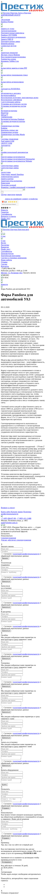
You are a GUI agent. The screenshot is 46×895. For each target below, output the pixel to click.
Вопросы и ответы (8, 216)
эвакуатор (11, 195)
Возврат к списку (8, 508)
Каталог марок (17, 512)
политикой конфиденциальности (26, 554)
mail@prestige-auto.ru (9, 523)
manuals (19, 195)
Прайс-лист (5, 219)
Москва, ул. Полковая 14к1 (12, 273)
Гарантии (5, 212)
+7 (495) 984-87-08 (8, 518)
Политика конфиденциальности (16, 513)
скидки (4, 195)
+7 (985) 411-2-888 (24, 518)
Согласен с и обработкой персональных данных (21, 555)
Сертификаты (6, 214)
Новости (4, 210)
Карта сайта (5, 512)
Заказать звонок (29, 273)
